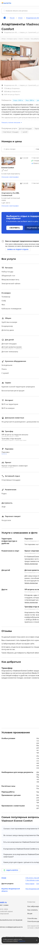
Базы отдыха (30, 883)
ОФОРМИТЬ (15, 228)
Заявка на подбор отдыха (17, 249)
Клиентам (31, 902)
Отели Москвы (32, 918)
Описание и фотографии (10, 177)
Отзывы (26, 39)
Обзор (4, 39)
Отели (4, 878)
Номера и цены (12, 39)
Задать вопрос (12, 870)
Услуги (21, 39)
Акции (29, 913)
